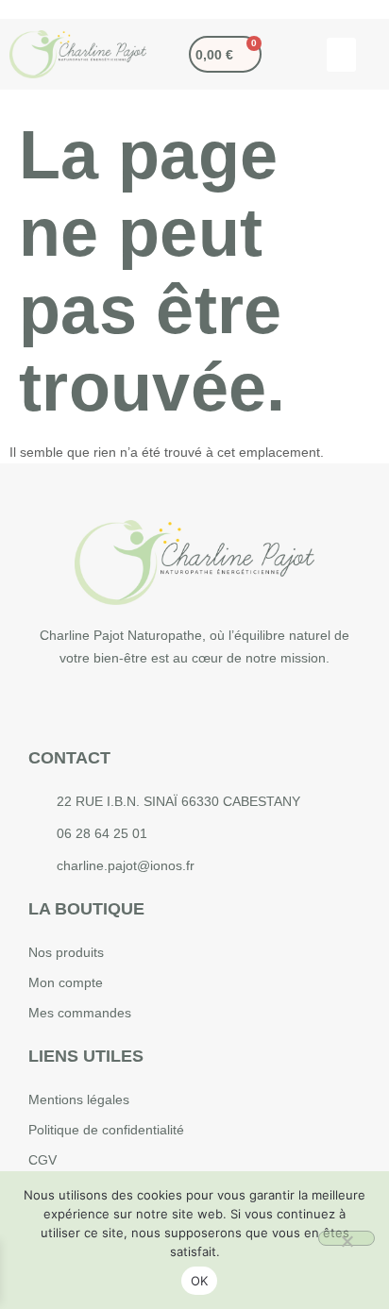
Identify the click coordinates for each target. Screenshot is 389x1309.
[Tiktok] (259, 707)
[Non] (346, 1238)
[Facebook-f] (131, 707)
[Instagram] (174, 707)
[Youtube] (216, 707)
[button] (341, 55)
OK (200, 1280)
